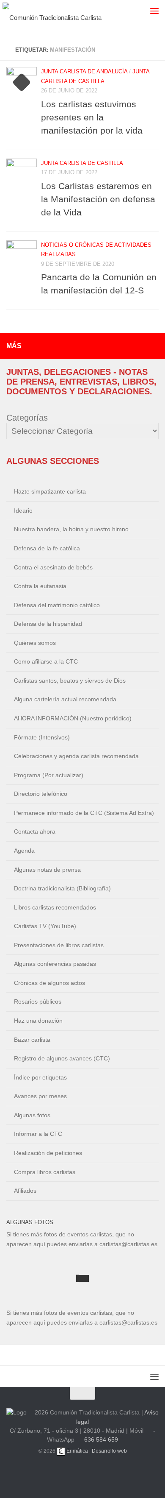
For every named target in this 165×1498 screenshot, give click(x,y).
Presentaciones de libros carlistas (59, 945)
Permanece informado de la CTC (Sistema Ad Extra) (84, 812)
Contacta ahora (34, 831)
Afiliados (25, 1190)
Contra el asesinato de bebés (53, 567)
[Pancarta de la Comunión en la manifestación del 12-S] (21, 255)
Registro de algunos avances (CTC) (62, 1058)
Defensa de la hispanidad (48, 623)
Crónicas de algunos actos (49, 982)
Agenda (24, 850)
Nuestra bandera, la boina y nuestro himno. (72, 529)
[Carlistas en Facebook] (112, 1472)
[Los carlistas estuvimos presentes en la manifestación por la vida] (21, 82)
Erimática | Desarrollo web (96, 1451)
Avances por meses (40, 1096)
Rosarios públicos (37, 1001)
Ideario (23, 510)
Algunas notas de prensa (47, 869)
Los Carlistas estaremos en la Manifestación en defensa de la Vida (98, 199)
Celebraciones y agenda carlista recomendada (76, 756)
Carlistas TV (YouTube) (45, 926)
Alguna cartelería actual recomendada (65, 699)
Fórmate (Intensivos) (42, 737)
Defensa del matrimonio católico (57, 605)
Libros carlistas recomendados (55, 907)
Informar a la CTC (38, 1133)
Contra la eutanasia (40, 586)
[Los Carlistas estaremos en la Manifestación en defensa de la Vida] (21, 174)
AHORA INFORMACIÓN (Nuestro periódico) (73, 718)
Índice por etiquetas (40, 1077)
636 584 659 (101, 1439)
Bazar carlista (32, 1039)
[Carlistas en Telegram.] (52, 1472)
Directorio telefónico (40, 793)
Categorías (27, 417)
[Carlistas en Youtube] (72, 1472)
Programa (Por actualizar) (48, 775)
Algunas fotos (32, 1115)
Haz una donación (38, 1020)
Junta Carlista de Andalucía (84, 71)
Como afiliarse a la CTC (46, 661)
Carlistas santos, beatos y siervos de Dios (70, 680)
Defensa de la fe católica (47, 548)
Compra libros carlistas (44, 1172)
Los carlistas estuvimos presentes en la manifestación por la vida (92, 117)
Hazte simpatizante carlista (50, 491)
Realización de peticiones (48, 1152)
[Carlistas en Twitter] (92, 1472)
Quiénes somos (35, 642)
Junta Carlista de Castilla (82, 163)
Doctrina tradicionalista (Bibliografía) (62, 888)
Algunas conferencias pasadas (55, 963)
